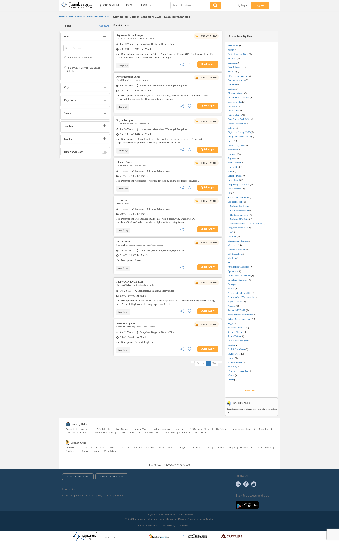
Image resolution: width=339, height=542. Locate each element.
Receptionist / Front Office (240, 314)
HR (229, 193)
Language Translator (237, 227)
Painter (231, 288)
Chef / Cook (169, 432)
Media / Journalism (237, 249)
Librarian (232, 236)
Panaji (210, 447)
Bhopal (231, 447)
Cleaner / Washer (236, 93)
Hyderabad (124, 447)
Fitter (230, 171)
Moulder (232, 258)
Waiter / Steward (235, 362)
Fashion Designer (161, 429)
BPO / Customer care (237, 76)
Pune (161, 447)
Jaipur (97, 451)
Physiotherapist (235, 301)
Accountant (233, 45)
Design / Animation (237, 123)
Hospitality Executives (238, 184)
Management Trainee (238, 240)
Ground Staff (234, 180)
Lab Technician (235, 201)
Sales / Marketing (236, 327)
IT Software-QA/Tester (238, 219)
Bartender (232, 62)
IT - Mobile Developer (238, 210)
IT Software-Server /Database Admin (245, 223)
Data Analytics (235, 115)
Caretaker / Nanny (236, 80)
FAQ (100, 495)
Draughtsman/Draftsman (239, 136)
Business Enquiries (85, 495)
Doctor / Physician (236, 145)
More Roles (200, 432)
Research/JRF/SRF (236, 310)
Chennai (100, 447)
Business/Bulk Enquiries (111, 477)
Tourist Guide (234, 353)
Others (231, 379)
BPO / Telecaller (103, 429)
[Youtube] (253, 483)
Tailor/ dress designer (238, 340)
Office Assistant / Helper (239, 275)
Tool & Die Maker (236, 349)
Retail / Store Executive (239, 319)
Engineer (232, 154)
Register (260, 5)
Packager (232, 284)
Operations (233, 271)
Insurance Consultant (238, 197)
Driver (231, 141)
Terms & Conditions (147, 526)
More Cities (110, 451)
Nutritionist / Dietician (238, 266)
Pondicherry (72, 451)
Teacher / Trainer (126, 432)
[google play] (247, 504)
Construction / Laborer (238, 97)
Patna (221, 447)
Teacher (231, 345)
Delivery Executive (148, 432)
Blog (109, 495)
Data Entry (180, 429)
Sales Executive (267, 429)
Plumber (232, 305)
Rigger (231, 323)
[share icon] (182, 64)
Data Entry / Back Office (239, 119)
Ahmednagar (245, 447)
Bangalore (87, 447)
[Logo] (75, 5)
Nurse (230, 262)
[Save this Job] (189, 64)
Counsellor (233, 106)
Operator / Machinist (237, 280)
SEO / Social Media (200, 429)
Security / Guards (236, 332)
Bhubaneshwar (264, 447)
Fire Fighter (233, 167)
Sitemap (184, 526)
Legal (230, 232)
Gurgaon (183, 447)
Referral (119, 495)
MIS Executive (235, 254)
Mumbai (150, 447)
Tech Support (122, 429)
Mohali (85, 451)
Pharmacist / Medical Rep (240, 293)
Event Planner (234, 162)
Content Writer (235, 102)
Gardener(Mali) (235, 175)
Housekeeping (234, 188)
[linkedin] (238, 483)
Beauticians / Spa (236, 67)
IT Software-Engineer (238, 206)
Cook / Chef (233, 110)
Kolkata (138, 447)
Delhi (111, 447)
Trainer (231, 358)
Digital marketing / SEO (239, 132)
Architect (232, 58)
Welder (231, 375)
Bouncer (232, 71)
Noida (171, 447)
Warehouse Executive (238, 371)
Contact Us (67, 495)
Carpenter (232, 84)
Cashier (231, 88)
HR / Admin (220, 429)
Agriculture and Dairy (238, 54)
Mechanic (232, 245)
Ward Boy (232, 366)
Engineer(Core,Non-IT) (243, 429)
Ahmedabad (71, 447)
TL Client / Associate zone (76, 477)
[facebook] (246, 483)
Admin (231, 49)
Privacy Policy (168, 526)
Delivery (232, 128)
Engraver (232, 158)
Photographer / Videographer (241, 297)
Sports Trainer (234, 336)
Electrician (233, 149)
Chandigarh (197, 447)
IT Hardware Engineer (238, 214)
